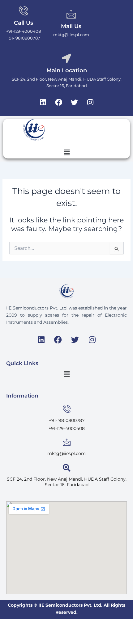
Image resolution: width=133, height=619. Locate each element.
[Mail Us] (71, 14)
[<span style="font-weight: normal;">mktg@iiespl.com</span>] (67, 442)
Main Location (66, 70)
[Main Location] (66, 58)
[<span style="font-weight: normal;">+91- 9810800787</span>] (67, 409)
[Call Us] (23, 10)
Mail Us (71, 26)
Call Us (23, 22)
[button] (66, 152)
